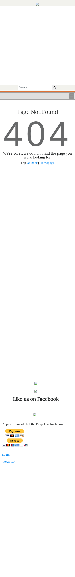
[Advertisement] (37, 45)
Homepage (47, 162)
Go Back (32, 162)
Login (6, 454)
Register (9, 461)
